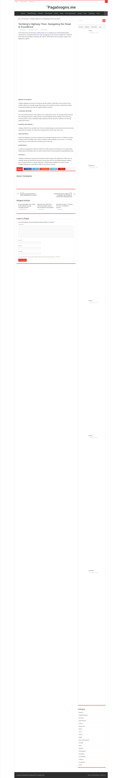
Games (80, 734)
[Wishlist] (83, 502)
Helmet (90, 300)
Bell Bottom (92, 165)
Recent (81, 27)
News (85, 13)
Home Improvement (70, 13)
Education (40, 13)
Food (80, 731)
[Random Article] (106, 13)
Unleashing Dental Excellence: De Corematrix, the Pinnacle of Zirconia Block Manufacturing (63, 194)
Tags (100, 27)
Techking (38, 32)
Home (16, 1)
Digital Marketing (31, 13)
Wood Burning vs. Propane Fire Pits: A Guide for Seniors (64, 206)
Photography (82, 751)
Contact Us (31, 1)
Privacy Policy (23, 1)
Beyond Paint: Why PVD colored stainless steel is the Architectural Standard (45, 206)
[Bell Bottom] (83, 232)
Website (20, 251)
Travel (98, 13)
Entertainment (48, 13)
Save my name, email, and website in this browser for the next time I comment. (40, 256)
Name (20, 240)
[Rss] (95, 2)
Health (61, 13)
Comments (94, 27)
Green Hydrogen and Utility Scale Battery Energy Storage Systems (26, 206)
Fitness (80, 729)
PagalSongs (32, 775)
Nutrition (81, 748)
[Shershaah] (83, 637)
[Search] (106, 1)
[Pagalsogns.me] (61, 7)
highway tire (48, 34)
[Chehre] (83, 97)
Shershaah (91, 570)
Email (20, 245)
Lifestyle (80, 13)
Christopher (22, 29)
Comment (21, 224)
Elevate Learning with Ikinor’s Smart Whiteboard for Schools (28, 194)
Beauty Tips (82, 726)
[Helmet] (83, 367)
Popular (87, 27)
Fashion (56, 13)
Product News (25, 18)
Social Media (82, 756)
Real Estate (81, 754)
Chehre (90, 30)
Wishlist (90, 435)
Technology (91, 13)
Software (81, 759)
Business (23, 13)
